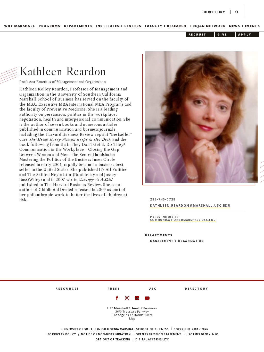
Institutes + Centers (119, 26)
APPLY (245, 34)
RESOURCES (67, 288)
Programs (49, 26)
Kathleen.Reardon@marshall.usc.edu (190, 205)
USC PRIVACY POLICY (60, 334)
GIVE (222, 34)
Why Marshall (19, 26)
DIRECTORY (197, 288)
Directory (214, 12)
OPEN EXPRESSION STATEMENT (158, 334)
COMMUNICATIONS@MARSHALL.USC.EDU (183, 219)
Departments (78, 26)
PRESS (114, 288)
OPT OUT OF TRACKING (112, 339)
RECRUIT (197, 34)
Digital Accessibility (152, 339)
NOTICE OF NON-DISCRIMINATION (105, 334)
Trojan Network (207, 26)
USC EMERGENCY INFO (202, 334)
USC (152, 288)
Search (237, 13)
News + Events (244, 26)
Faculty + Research (165, 26)
